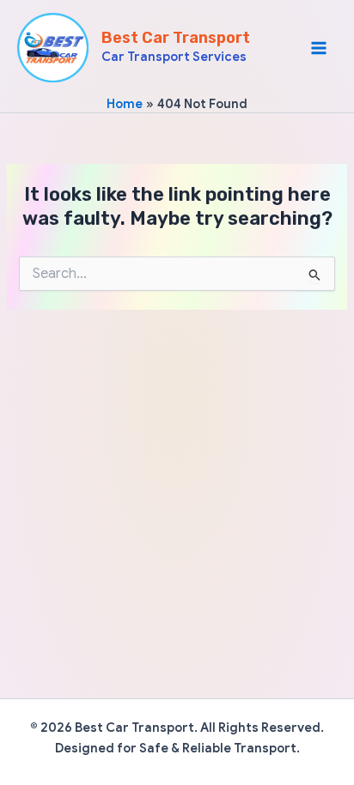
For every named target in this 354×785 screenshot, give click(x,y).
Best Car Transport (175, 37)
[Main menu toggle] (319, 48)
